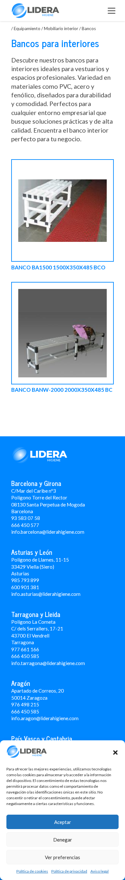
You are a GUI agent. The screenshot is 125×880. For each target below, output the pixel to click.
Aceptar (62, 822)
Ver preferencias (62, 857)
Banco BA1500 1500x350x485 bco (58, 268)
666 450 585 (25, 711)
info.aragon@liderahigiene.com (45, 718)
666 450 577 (25, 525)
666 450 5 (22, 656)
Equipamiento (27, 28)
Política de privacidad (69, 871)
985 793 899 (25, 580)
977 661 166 (25, 649)
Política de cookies (32, 871)
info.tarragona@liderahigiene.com (48, 663)
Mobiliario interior (61, 28)
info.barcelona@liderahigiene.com (47, 532)
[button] (115, 752)
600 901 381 (25, 587)
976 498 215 (25, 704)
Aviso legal (99, 871)
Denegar (62, 840)
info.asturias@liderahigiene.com (45, 594)
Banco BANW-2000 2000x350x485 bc (62, 390)
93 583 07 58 (25, 518)
